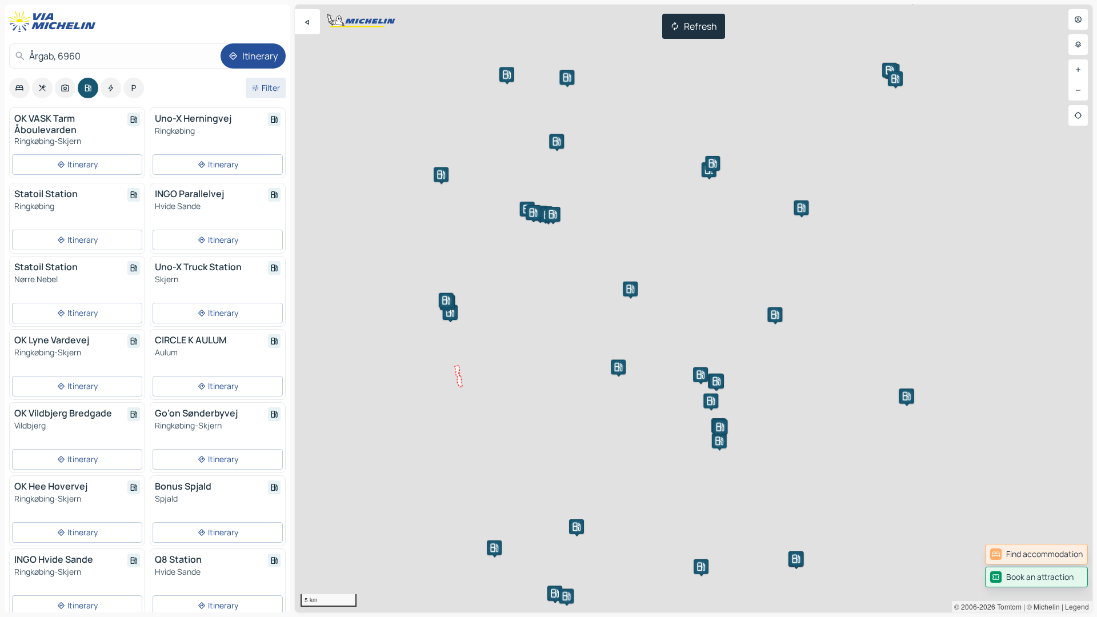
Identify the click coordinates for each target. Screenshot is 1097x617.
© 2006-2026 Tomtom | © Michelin (1007, 606)
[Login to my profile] (1078, 19)
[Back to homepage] (55, 21)
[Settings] (1078, 44)
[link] (1036, 554)
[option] (19, 88)
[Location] (1078, 115)
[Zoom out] (1078, 90)
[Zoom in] (1078, 69)
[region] (693, 308)
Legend (1077, 606)
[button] (700, 374)
